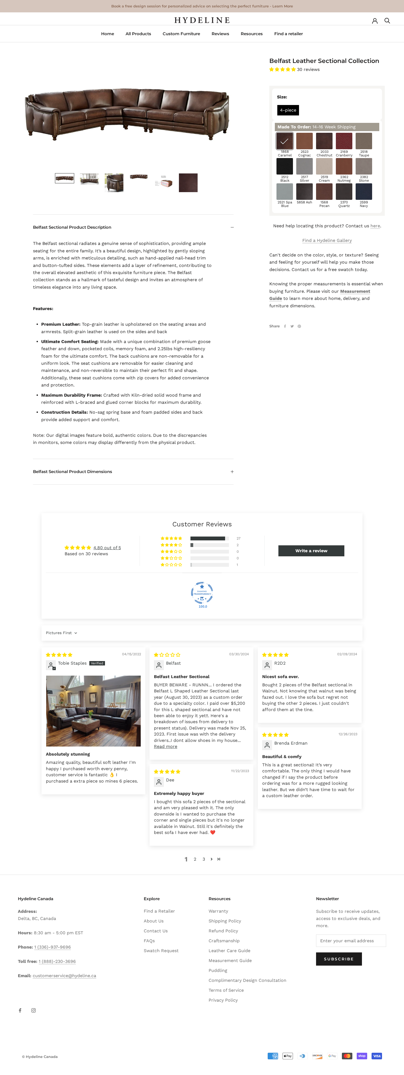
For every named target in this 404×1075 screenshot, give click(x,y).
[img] (59, 654)
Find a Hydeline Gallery (327, 240)
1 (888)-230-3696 (57, 961)
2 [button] (195, 859)
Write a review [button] (311, 550)
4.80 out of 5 (107, 547)
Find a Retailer (159, 911)
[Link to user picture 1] (93, 711)
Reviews (220, 33)
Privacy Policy (223, 1000)
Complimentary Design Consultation (247, 980)
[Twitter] (292, 326)
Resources (252, 33)
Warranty (218, 911)
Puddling (218, 970)
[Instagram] (33, 1010)
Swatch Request (161, 950)
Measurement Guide (230, 960)
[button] (283, 69)
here (375, 225)
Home (107, 33)
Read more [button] (165, 746)
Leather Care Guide (229, 950)
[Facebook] (285, 326)
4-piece (288, 110)
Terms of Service (226, 990)
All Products (138, 33)
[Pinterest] (299, 326)
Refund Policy (223, 930)
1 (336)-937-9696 (52, 947)
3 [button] (204, 859)
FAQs (149, 940)
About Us (154, 921)
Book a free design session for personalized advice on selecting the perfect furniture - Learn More (202, 6)
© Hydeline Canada (40, 1056)
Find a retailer (288, 33)
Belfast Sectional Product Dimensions (72, 471)
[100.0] (202, 593)
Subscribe (339, 959)
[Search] (387, 20)
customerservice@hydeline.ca (64, 975)
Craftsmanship (224, 940)
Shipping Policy (225, 921)
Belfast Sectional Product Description (72, 227)
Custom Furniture (181, 33)
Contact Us (156, 930)
